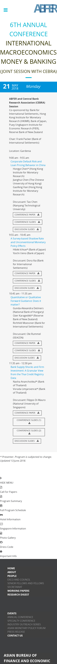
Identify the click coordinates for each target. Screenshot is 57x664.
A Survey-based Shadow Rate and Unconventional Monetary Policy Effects (28, 242)
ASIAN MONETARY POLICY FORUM (26, 628)
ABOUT (11, 572)
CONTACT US (15, 635)
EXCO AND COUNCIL (18, 579)
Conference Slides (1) (29, 420)
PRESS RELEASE (16, 631)
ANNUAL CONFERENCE (20, 617)
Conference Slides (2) (29, 430)
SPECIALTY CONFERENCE (21, 620)
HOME (11, 568)
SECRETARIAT (14, 587)
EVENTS (11, 613)
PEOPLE (12, 576)
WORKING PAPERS (18, 590)
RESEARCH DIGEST (18, 594)
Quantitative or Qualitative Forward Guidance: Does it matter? (26, 301)
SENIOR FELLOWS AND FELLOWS (25, 583)
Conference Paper (25, 214)
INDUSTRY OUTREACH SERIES (24, 624)
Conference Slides (25, 222)
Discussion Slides (25, 229)
